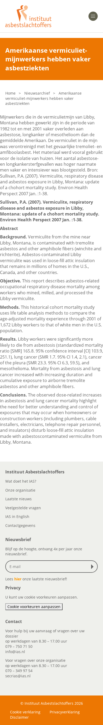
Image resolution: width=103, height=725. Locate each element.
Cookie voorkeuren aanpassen (33, 606)
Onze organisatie (20, 490)
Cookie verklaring (25, 711)
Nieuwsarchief (37, 93)
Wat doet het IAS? (20, 481)
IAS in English (17, 516)
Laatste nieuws (18, 498)
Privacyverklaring (65, 711)
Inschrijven (93, 566)
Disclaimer (19, 717)
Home (10, 93)
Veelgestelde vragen (23, 507)
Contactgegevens (20, 525)
